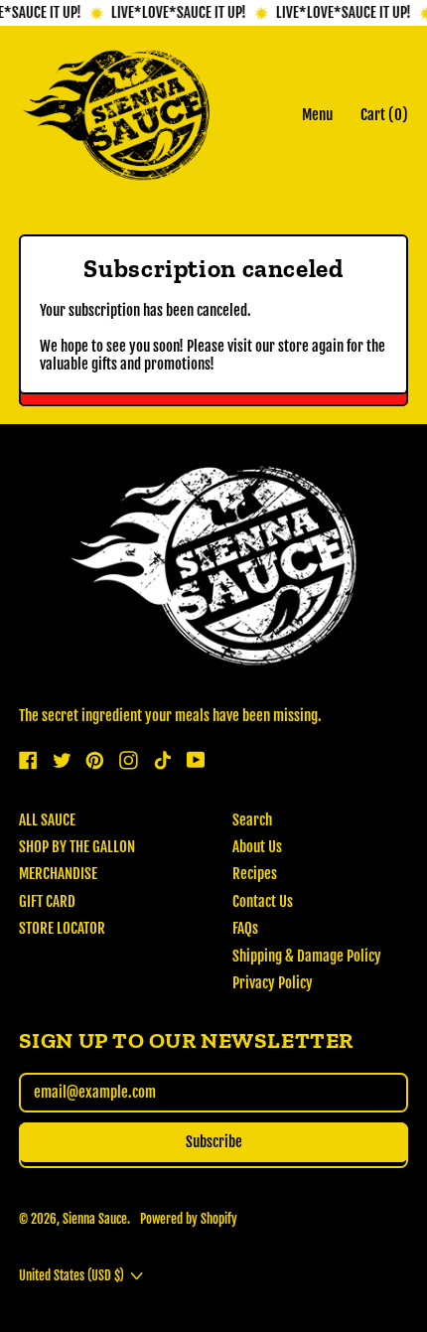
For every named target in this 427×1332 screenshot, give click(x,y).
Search (252, 820)
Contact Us (262, 901)
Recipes (254, 873)
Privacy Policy (272, 982)
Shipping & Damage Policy (306, 956)
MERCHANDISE (58, 873)
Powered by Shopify (188, 1219)
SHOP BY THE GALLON (77, 846)
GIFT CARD (47, 901)
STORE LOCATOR (62, 928)
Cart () (383, 119)
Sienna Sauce (95, 1219)
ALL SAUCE (47, 820)
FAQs (245, 928)
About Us (257, 846)
